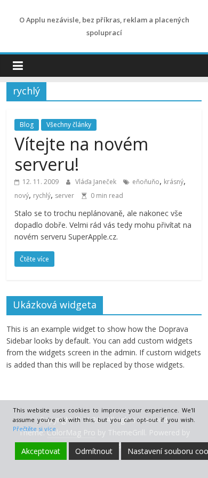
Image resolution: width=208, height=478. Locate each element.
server (64, 195)
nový (21, 195)
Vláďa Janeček (96, 181)
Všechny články (68, 124)
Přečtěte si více (34, 429)
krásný (173, 181)
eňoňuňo (145, 181)
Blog (27, 124)
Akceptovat (40, 451)
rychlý (42, 195)
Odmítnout (94, 451)
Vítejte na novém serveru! (81, 154)
